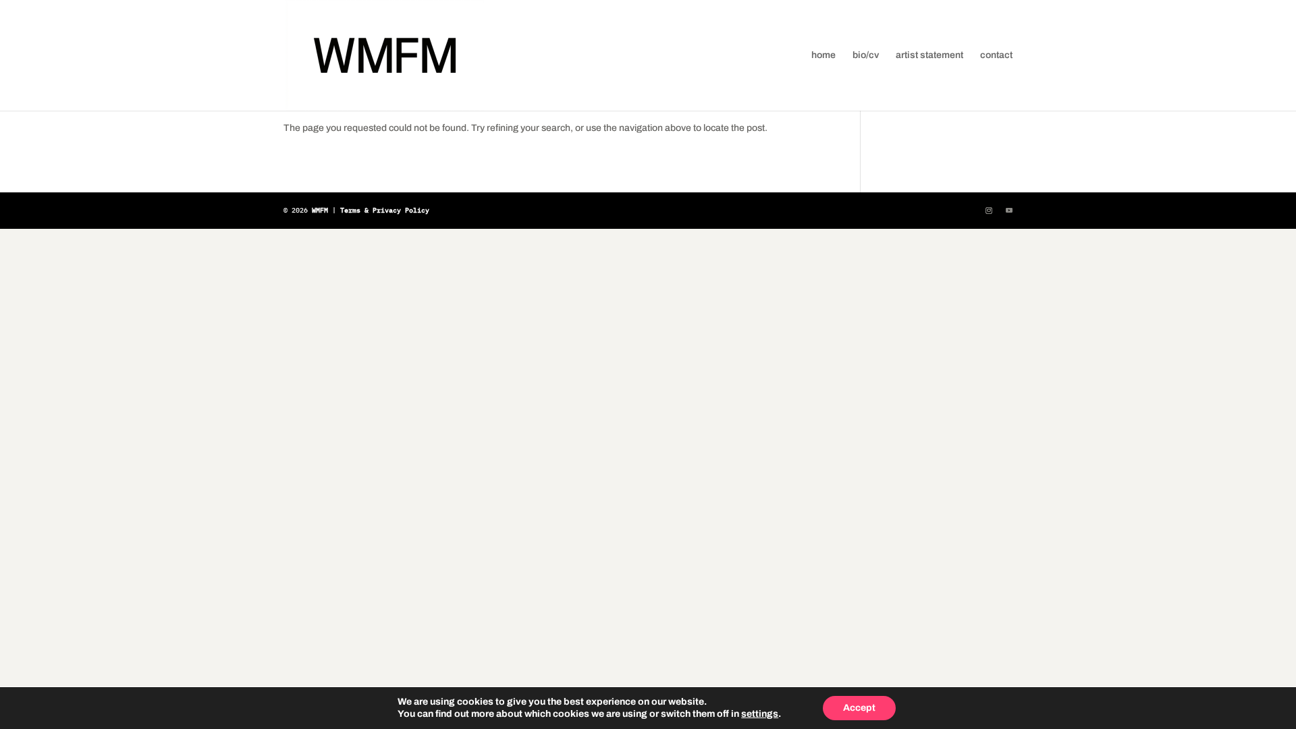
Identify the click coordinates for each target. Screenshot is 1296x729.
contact (996, 55)
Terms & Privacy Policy (384, 210)
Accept (859, 708)
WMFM (320, 210)
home (823, 55)
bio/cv (866, 55)
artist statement (929, 55)
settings (759, 714)
